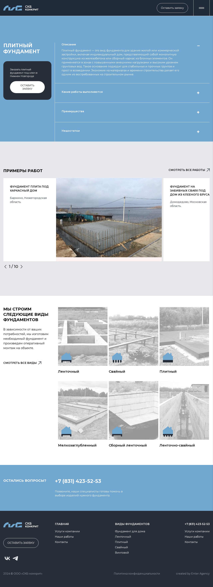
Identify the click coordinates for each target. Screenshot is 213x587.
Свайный (121, 547)
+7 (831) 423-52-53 (197, 524)
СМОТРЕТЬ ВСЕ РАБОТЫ (187, 170)
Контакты (61, 542)
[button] (201, 8)
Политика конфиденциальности (137, 573)
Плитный (121, 542)
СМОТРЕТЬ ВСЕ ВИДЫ (20, 363)
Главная (62, 524)
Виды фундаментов (132, 524)
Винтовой (122, 552)
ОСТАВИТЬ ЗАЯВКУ (20, 542)
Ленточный (123, 536)
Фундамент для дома (130, 531)
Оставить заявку (172, 7)
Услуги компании (67, 531)
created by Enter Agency (193, 573)
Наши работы (64, 536)
